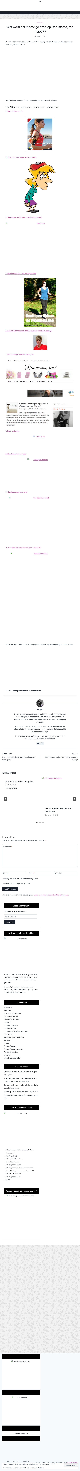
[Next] (74, 799)
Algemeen (40, 23)
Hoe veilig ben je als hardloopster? (16, 1092)
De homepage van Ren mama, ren (20, 354)
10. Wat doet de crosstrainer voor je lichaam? (23, 548)
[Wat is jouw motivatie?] (21, 1374)
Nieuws (6, 1043)
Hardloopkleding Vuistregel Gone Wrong (18, 1095)
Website (58, 873)
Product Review (9, 1046)
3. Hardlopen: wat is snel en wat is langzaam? (23, 217)
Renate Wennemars (13, 1174)
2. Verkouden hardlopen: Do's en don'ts (20, 157)
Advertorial (8, 1007)
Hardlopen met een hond (17, 492)
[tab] (36, 822)
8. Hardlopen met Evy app (15, 454)
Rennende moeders (11, 1052)
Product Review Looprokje (13, 1049)
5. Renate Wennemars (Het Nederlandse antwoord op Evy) (28, 331)
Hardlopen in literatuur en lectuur (16, 1031)
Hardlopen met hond (13, 1165)
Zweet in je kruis (12, 1162)
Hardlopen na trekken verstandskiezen (20, 1168)
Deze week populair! (11, 1016)
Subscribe (9, 922)
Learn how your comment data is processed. (51, 895)
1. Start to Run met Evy (14, 111)
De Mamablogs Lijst (21, 1434)
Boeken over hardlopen (12, 1013)
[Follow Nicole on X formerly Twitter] (42, 743)
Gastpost (7, 1022)
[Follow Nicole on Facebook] (38, 743)
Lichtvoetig (8, 1034)
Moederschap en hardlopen (14, 1037)
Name (6, 873)
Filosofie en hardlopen (12, 1019)
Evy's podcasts (12, 1156)
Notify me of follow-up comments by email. (21, 879)
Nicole (40, 709)
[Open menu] (40, 12)
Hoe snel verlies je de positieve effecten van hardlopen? (19, 757)
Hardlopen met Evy (13, 1177)
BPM (8, 1180)
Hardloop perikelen (11, 1025)
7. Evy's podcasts (12, 431)
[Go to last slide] (5, 799)
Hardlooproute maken (14, 1159)
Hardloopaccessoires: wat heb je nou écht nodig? (61, 757)
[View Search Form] (40, 2)
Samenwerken (23, 1461)
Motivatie (7, 1040)
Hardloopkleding (10, 1028)
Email (32, 873)
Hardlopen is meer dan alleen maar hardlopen (20, 1072)
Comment (7, 847)
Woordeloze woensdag (12, 1058)
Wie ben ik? (11, 1461)
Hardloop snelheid (13, 1150)
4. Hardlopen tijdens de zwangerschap (20, 274)
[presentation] (60, 790)
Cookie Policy (40, 1467)
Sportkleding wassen (14, 1171)
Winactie (7, 1055)
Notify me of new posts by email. (17, 883)
